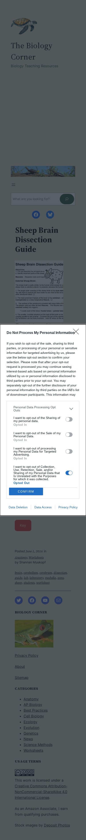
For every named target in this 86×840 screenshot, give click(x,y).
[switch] (69, 419)
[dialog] (43, 420)
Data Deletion (18, 507)
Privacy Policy (68, 507)
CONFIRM (26, 491)
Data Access (43, 507)
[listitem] (43, 409)
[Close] (77, 333)
